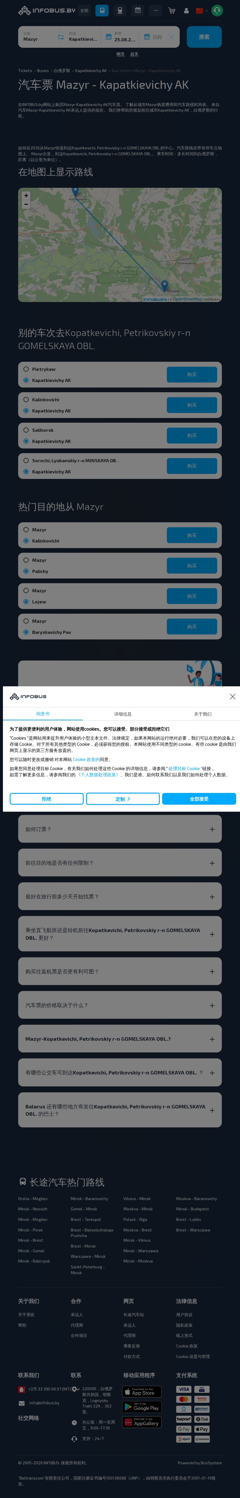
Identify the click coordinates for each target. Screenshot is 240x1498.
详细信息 (123, 713)
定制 (120, 799)
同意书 (42, 713)
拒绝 (46, 798)
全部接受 (199, 798)
